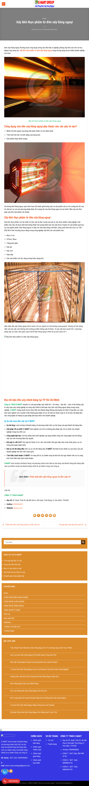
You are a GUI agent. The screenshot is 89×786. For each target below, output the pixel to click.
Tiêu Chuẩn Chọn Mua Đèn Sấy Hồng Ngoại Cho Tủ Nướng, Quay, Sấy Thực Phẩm (41, 648)
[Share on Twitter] (42, 515)
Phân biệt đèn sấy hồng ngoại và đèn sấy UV (49, 477)
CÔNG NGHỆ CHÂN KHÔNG (14, 602)
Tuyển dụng (52, 744)
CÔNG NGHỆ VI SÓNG (12, 610)
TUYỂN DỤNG (9, 631)
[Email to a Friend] (46, 515)
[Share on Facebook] (38, 515)
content (53, 29)
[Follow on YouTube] (11, 771)
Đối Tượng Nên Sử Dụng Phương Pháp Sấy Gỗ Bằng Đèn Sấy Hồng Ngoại (38, 698)
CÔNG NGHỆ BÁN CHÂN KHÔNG (16, 597)
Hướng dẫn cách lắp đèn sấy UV (71, 525)
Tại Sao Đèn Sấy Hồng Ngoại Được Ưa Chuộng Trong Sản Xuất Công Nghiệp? (39, 669)
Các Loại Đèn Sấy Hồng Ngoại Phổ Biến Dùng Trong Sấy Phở (33, 655)
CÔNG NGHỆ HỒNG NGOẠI (14, 606)
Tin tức (51, 740)
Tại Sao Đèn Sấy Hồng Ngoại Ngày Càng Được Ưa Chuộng (32, 705)
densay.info (17, 508)
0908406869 (18, 504)
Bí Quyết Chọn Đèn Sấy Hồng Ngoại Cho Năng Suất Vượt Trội (33, 712)
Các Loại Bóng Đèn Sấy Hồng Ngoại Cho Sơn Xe (28, 691)
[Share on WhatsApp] (34, 515)
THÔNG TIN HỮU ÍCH (12, 627)
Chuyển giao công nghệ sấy (14, 576)
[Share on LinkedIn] (54, 515)
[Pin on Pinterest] (50, 515)
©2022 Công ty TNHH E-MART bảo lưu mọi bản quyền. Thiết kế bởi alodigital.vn (44, 783)
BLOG (44, 18)
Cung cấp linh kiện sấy (12, 564)
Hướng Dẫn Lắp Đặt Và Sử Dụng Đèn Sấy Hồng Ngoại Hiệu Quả (34, 676)
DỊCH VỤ (7, 614)
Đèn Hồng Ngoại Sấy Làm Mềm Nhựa (24, 684)
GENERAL (7, 622)
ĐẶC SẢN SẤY (9, 618)
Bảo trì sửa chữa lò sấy (12, 568)
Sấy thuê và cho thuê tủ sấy (14, 572)
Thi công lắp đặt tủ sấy (13, 561)
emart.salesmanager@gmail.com (17, 766)
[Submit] (83, 542)
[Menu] (3, 4)
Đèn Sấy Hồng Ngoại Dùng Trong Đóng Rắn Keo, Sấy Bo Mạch (33, 662)
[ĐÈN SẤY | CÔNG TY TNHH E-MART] (44, 4)
